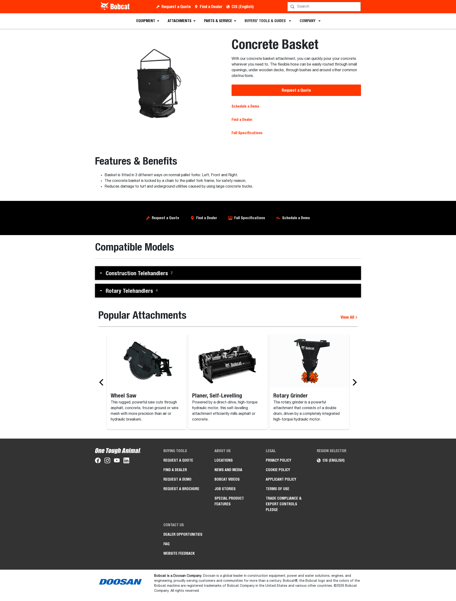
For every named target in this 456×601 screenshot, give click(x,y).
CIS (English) (243, 6)
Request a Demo (177, 479)
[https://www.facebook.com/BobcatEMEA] (98, 461)
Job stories (225, 489)
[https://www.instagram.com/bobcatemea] (107, 461)
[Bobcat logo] (116, 6)
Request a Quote (176, 6)
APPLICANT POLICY (281, 479)
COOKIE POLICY (278, 470)
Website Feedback (179, 553)
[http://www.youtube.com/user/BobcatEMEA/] (117, 461)
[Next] (353, 382)
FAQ (166, 544)
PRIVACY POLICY (278, 460)
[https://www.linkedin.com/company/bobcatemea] (126, 461)
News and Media (228, 470)
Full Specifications (249, 218)
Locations (223, 460)
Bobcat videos (227, 479)
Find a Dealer (211, 6)
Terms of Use (277, 489)
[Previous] (102, 382)
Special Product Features (229, 501)
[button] (228, 273)
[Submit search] (357, 7)
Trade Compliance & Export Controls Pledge (284, 504)
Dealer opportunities (182, 534)
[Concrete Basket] (159, 84)
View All (348, 317)
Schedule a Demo (245, 106)
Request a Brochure (181, 489)
